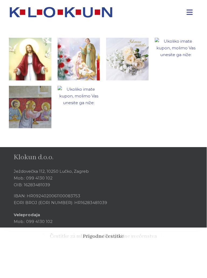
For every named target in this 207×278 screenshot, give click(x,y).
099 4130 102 (39, 178)
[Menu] (189, 12)
